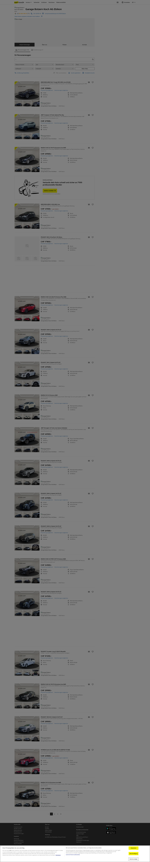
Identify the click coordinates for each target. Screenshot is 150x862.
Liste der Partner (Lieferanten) (73, 854)
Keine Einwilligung (133, 853)
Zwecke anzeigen (133, 859)
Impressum (58, 855)
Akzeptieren (133, 848)
